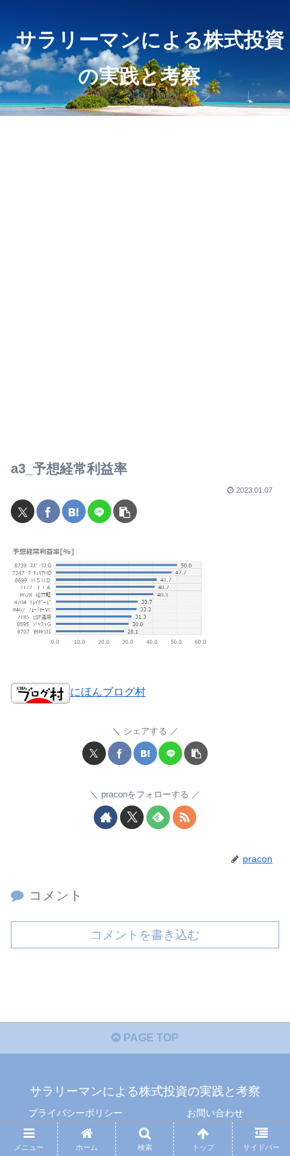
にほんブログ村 (108, 692)
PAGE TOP (150, 1037)
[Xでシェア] (22, 511)
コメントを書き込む (145, 935)
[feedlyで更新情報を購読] (158, 817)
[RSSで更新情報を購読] (184, 817)
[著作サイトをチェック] (105, 817)
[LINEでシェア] (99, 511)
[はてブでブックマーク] (74, 511)
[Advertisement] (145, 277)
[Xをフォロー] (132, 817)
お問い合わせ (215, 1112)
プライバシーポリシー (75, 1112)
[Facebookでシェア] (48, 511)
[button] (125, 511)
